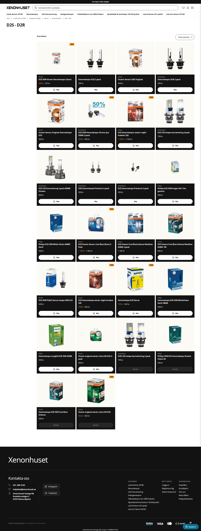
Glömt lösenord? (169, 492)
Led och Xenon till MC (175, 14)
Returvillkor (184, 495)
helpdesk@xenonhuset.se (24, 489)
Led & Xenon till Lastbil (153, 14)
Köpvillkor (183, 485)
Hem (8, 18)
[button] (36, 8)
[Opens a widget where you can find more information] (191, 527)
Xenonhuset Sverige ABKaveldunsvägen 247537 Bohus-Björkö (23, 496)
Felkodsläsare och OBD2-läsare (90, 14)
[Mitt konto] (188, 8)
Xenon (46, 18)
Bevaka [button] (135, 369)
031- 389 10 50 (19, 485)
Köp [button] (95, 90)
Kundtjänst (183, 488)
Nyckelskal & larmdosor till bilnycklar (123, 14)
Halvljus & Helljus (35, 18)
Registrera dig (168, 488)
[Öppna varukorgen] (192, 8)
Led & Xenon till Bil (15, 14)
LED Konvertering (49, 14)
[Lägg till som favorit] (183, 8)
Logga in (165, 485)
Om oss (182, 492)
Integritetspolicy (186, 499)
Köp (57, 90)
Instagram (52, 486)
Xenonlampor (32, 14)
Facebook (53, 493)
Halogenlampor (67, 14)
